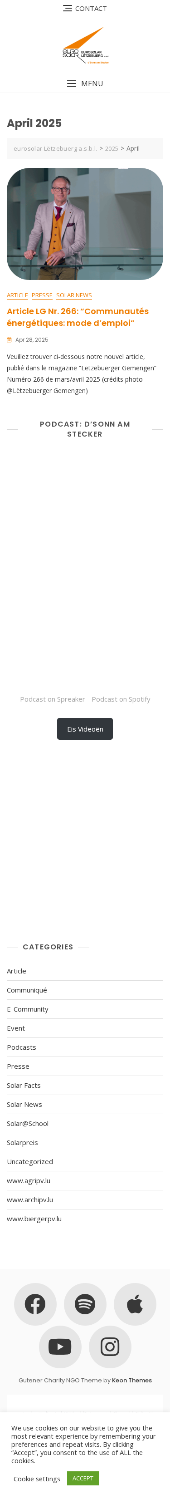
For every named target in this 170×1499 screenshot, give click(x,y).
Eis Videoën (85, 728)
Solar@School (28, 1123)
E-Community (28, 1008)
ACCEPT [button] (83, 1478)
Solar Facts (24, 1085)
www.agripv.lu (28, 1180)
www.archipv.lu (30, 1199)
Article (17, 295)
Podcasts (21, 1047)
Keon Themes (132, 1380)
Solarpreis (22, 1142)
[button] (85, 83)
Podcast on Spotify (121, 698)
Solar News (74, 295)
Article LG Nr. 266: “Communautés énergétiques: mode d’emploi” (78, 316)
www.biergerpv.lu (34, 1218)
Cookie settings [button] (37, 1478)
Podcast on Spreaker (52, 698)
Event (16, 1027)
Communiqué (27, 989)
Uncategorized (30, 1161)
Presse (42, 295)
